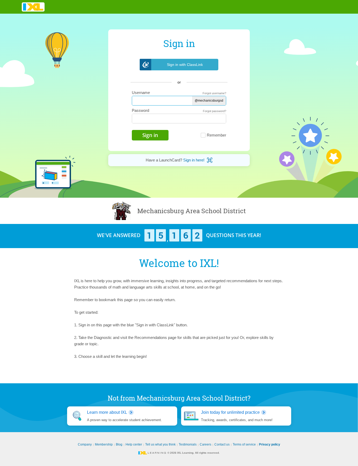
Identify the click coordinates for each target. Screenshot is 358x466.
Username (141, 92)
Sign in (150, 135)
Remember (216, 135)
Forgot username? (214, 93)
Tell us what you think (160, 444)
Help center (134, 444)
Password (140, 110)
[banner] (33, 7)
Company (85, 444)
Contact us (222, 444)
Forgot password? (214, 111)
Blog (119, 444)
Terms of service (244, 444)
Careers (205, 444)
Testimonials (188, 444)
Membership (104, 444)
